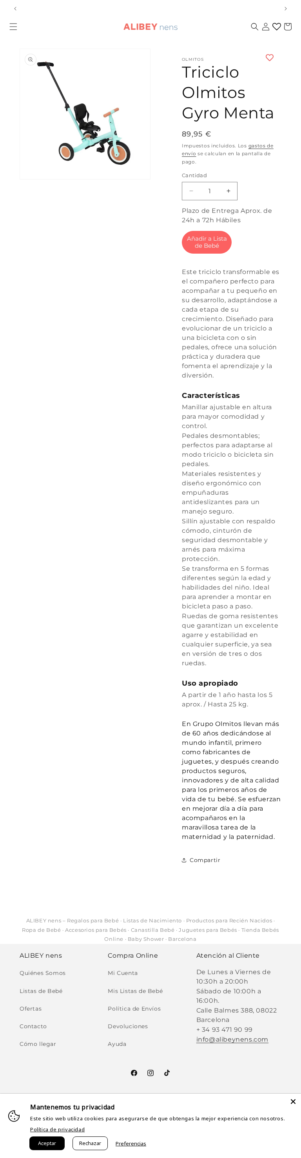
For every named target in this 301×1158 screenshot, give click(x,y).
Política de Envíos (134, 1008)
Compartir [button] (205, 860)
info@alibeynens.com (232, 1039)
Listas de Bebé (41, 991)
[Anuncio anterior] (15, 8)
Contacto (33, 1026)
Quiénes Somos (43, 972)
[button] (13, 26)
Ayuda (117, 1043)
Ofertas (31, 1008)
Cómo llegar (38, 1043)
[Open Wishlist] (276, 26)
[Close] (293, 1101)
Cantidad (194, 175)
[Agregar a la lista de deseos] (231, 58)
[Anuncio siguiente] (285, 8)
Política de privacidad (57, 1129)
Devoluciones (128, 1026)
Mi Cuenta (123, 972)
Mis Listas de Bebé (135, 991)
